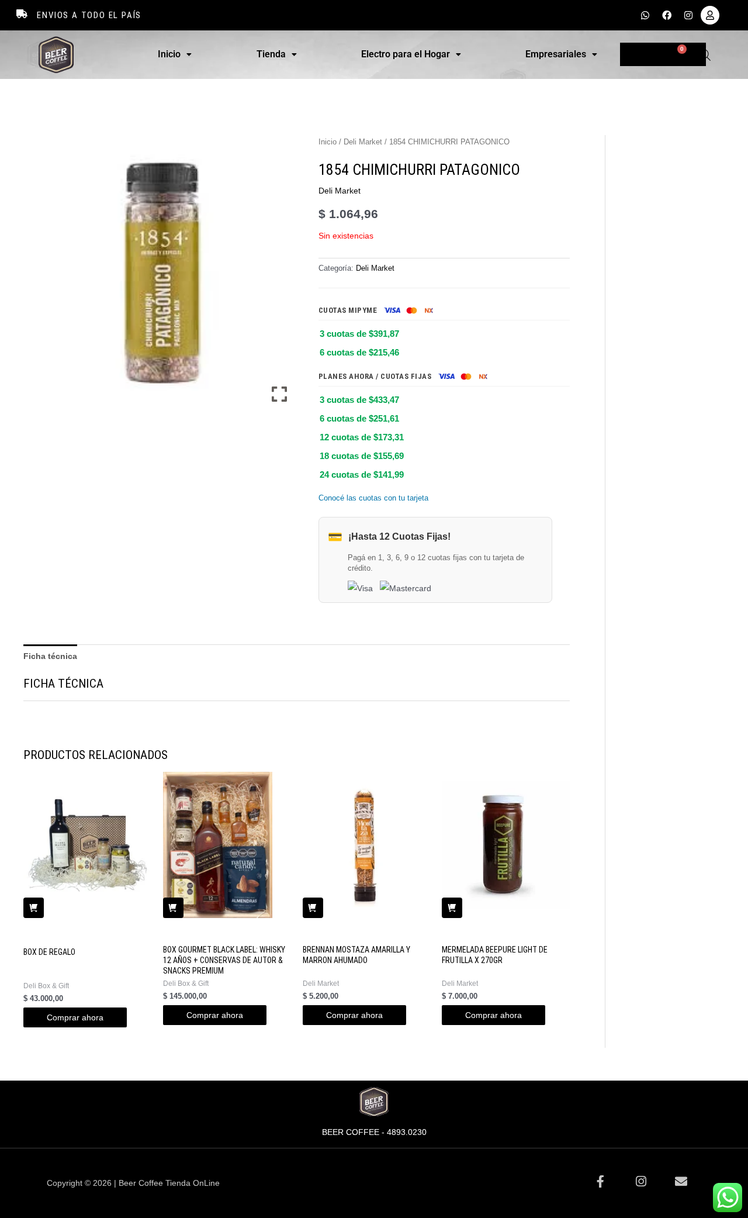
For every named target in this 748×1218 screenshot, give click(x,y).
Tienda (271, 54)
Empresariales (555, 54)
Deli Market (363, 141)
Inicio (169, 54)
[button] (175, 54)
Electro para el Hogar (405, 54)
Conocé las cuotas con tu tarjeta (373, 498)
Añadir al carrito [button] (33, 908)
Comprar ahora (75, 1017)
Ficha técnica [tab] (50, 656)
